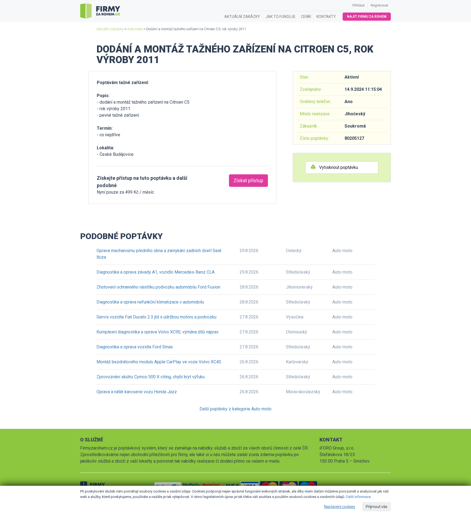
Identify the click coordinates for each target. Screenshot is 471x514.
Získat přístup (248, 180)
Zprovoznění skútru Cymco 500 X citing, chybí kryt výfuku (150, 376)
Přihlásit (358, 5)
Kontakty (326, 16)
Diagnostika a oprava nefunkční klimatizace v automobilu (150, 302)
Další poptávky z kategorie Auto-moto (235, 408)
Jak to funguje (280, 16)
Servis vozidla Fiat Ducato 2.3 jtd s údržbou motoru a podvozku (156, 317)
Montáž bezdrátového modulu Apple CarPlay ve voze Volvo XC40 (158, 361)
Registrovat (379, 5)
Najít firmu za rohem (367, 16)
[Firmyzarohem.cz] (100, 11)
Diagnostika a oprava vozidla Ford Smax (134, 346)
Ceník (306, 16)
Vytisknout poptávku (338, 167)
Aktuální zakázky (242, 16)
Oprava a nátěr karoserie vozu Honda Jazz (136, 391)
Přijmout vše (376, 506)
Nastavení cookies (339, 506)
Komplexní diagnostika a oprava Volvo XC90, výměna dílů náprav (157, 332)
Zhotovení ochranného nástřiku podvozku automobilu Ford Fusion (158, 287)
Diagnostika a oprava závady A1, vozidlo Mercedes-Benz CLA (155, 272)
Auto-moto (135, 29)
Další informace (358, 497)
